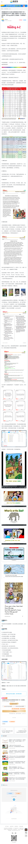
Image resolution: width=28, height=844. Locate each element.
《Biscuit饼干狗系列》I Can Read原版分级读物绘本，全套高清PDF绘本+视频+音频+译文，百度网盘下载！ (17, 752)
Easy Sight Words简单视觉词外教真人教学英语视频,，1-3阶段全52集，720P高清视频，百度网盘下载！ (17, 763)
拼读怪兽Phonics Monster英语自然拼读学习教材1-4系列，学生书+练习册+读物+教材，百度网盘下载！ (17, 779)
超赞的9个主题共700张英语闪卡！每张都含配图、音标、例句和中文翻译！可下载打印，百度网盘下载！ (17, 741)
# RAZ (4, 723)
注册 (18, 793)
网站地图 (21, 826)
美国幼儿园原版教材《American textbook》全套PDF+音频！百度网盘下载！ (17, 768)
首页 (2, 8)
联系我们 (16, 826)
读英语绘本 (13, 721)
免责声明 (11, 826)
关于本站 (7, 826)
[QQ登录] (14, 800)
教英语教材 (6, 8)
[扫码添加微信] (26, 832)
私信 (25, 19)
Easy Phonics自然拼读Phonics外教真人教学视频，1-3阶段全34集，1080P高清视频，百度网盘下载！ (17, 774)
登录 (11, 793)
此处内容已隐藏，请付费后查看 (14, 693)
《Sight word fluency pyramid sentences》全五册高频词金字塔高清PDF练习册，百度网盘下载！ (16, 746)
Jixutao (6, 19)
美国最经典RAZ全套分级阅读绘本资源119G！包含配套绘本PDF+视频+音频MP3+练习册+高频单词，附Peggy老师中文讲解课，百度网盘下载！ (14, 14)
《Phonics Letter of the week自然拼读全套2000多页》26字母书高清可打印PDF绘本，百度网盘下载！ (17, 757)
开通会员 (14, 711)
